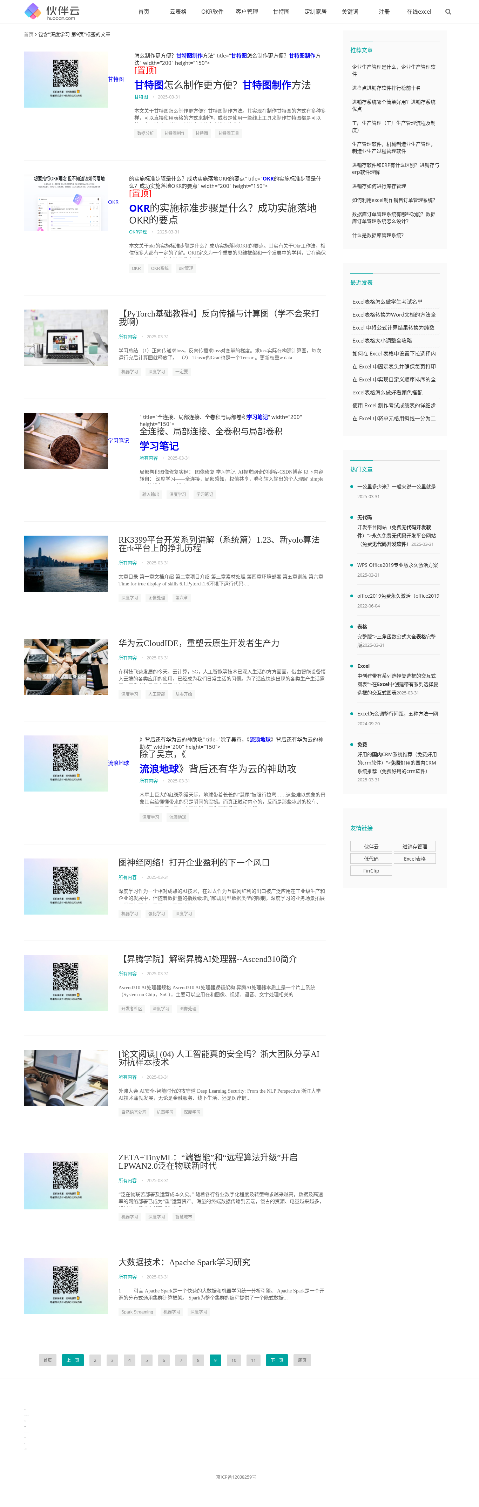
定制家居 (315, 11)
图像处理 (156, 598)
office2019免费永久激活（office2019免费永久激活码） (398, 597)
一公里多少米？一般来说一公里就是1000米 (396, 487)
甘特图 (281, 11)
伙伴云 (371, 846)
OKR (113, 201)
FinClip (371, 870)
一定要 (181, 371)
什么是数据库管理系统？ (379, 235)
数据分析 (145, 133)
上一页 (73, 1360)
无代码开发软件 (389, 544)
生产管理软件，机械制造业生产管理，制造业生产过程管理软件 (394, 147)
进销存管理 (415, 846)
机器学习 (129, 371)
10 (233, 1360)
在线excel (419, 11)
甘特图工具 (228, 133)
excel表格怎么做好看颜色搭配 (387, 392)
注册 (384, 11)
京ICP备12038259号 (236, 1477)
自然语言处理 (134, 1112)
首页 (143, 11)
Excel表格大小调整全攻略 (382, 340)
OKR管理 (138, 232)
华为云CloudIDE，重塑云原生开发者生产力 (199, 643)
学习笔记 (118, 440)
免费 (362, 744)
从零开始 (183, 694)
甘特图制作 (189, 55)
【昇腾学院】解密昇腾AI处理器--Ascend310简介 (208, 959)
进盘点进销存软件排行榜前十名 (386, 87)
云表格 (178, 11)
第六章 (181, 598)
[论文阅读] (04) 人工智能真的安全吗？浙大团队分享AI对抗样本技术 (219, 1058)
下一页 (277, 1360)
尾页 (302, 1360)
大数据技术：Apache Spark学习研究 (184, 1262)
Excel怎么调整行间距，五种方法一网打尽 (397, 714)
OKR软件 (212, 11)
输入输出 (150, 494)
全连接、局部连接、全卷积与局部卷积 (211, 431)
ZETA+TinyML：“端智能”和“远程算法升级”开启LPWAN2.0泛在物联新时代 (208, 1161)
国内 (377, 754)
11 (253, 1360)
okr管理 (186, 268)
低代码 (371, 858)
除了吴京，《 (163, 754)
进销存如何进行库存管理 (379, 186)
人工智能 (156, 694)
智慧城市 (183, 1217)
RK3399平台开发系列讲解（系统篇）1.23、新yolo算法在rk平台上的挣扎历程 (219, 544)
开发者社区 (131, 1008)
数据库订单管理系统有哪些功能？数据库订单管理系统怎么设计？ (394, 217)
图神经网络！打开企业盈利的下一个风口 (194, 862)
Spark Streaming (137, 1312)
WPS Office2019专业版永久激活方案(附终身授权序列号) (397, 566)
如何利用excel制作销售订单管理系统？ (395, 200)
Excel (363, 666)
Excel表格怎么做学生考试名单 (387, 301)
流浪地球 (118, 762)
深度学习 (156, 371)
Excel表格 (415, 858)
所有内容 (128, 336)
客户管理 (247, 11)
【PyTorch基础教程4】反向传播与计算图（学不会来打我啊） (219, 318)
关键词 (350, 11)
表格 (362, 626)
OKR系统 (160, 268)
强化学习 (156, 913)
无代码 (364, 517)
